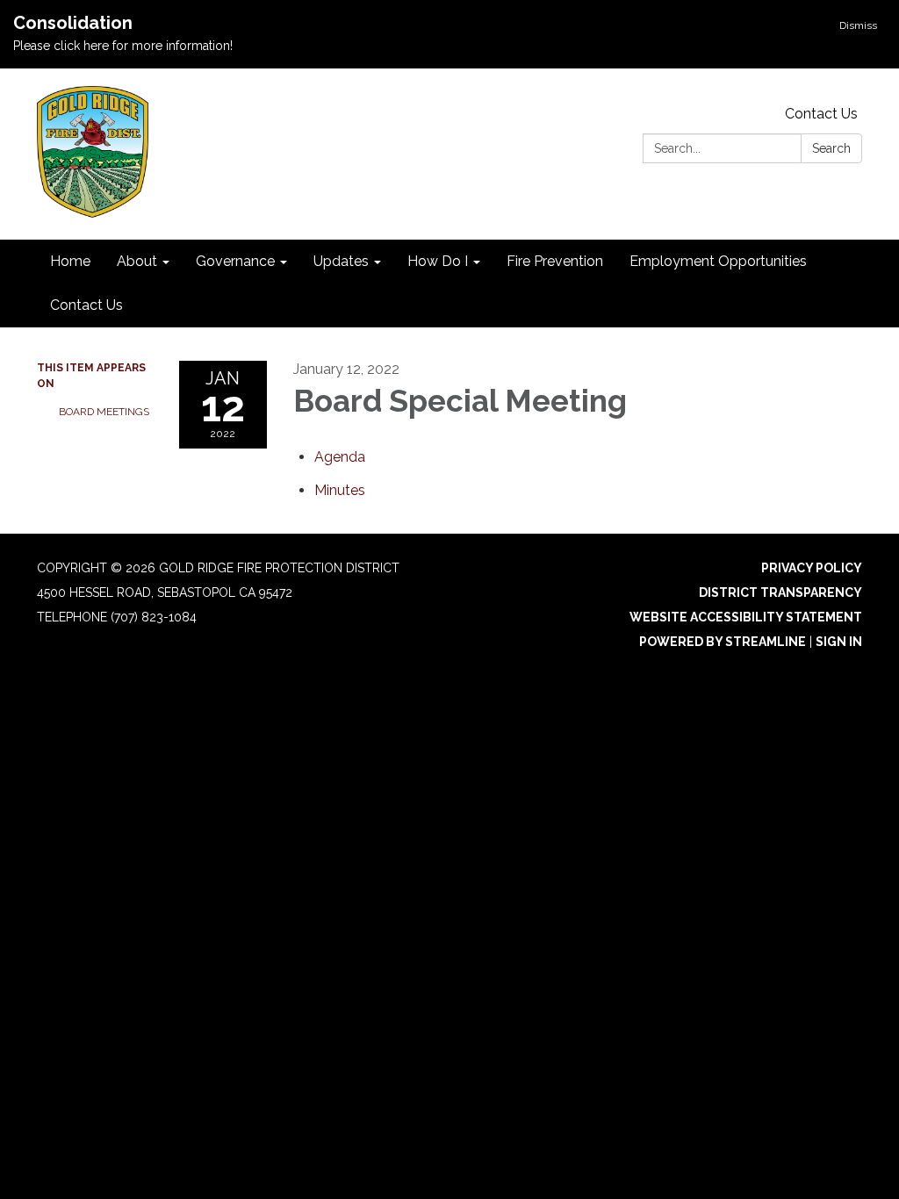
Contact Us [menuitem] (86, 305)
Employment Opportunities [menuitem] (718, 261)
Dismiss (858, 25)
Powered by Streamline (722, 642)
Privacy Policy (811, 568)
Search (831, 148)
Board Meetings (104, 412)
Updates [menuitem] (341, 261)
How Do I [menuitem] (437, 261)
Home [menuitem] (70, 261)
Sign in (839, 642)
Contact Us (821, 113)
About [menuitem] (137, 261)
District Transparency (780, 592)
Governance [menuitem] (235, 261)
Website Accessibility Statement (745, 617)
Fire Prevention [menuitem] (555, 261)
